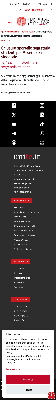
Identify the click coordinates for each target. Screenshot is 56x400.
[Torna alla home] (33, 21)
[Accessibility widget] (51, 395)
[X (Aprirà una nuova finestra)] (14, 114)
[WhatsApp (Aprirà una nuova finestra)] (42, 133)
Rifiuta (28, 389)
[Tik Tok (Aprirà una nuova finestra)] (42, 124)
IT (51, 3)
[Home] (2, 31)
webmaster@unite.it (23, 183)
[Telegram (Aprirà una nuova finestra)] (14, 133)
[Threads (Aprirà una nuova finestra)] (14, 142)
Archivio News (27, 31)
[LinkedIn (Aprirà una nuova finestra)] (42, 114)
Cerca (18, 9)
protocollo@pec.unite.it (24, 179)
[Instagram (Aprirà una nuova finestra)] (42, 105)
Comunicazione (12, 31)
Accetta (28, 379)
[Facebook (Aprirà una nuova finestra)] (14, 105)
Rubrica (26, 3)
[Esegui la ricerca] (52, 9)
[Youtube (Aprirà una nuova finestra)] (14, 124)
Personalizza (13, 369)
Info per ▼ (14, 3)
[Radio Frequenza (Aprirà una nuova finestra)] (42, 142)
